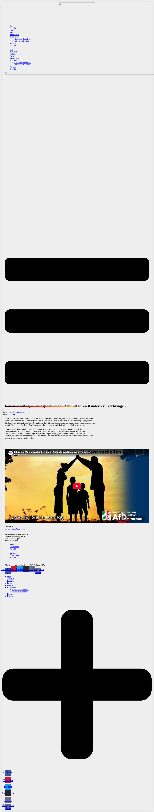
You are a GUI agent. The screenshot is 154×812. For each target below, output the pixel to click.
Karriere (13, 43)
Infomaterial (14, 35)
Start (11, 26)
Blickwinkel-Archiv (22, 41)
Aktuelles (13, 28)
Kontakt (13, 45)
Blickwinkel (14, 37)
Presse (12, 32)
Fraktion (13, 30)
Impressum (14, 545)
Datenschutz (14, 547)
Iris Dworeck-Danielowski (16, 412)
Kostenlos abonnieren (22, 39)
